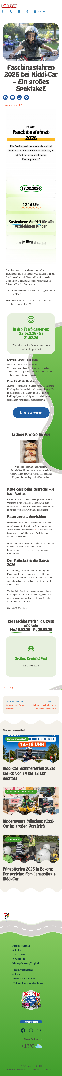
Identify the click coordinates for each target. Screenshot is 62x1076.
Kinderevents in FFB (12, 105)
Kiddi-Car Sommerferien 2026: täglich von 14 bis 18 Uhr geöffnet (29, 773)
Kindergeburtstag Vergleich (26, 963)
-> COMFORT (19, 954)
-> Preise (16, 974)
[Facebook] (23, 1030)
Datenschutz (35, 1070)
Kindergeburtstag (21, 946)
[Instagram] (31, 1030)
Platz (37, 529)
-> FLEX (16, 950)
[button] (57, 6)
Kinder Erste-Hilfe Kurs (24, 978)
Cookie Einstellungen (16, 1070)
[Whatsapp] (39, 1030)
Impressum (50, 1070)
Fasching (9, 687)
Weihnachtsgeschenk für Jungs (27, 983)
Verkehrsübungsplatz (22, 970)
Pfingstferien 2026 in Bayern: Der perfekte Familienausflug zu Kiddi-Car (30, 874)
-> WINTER (18, 959)
